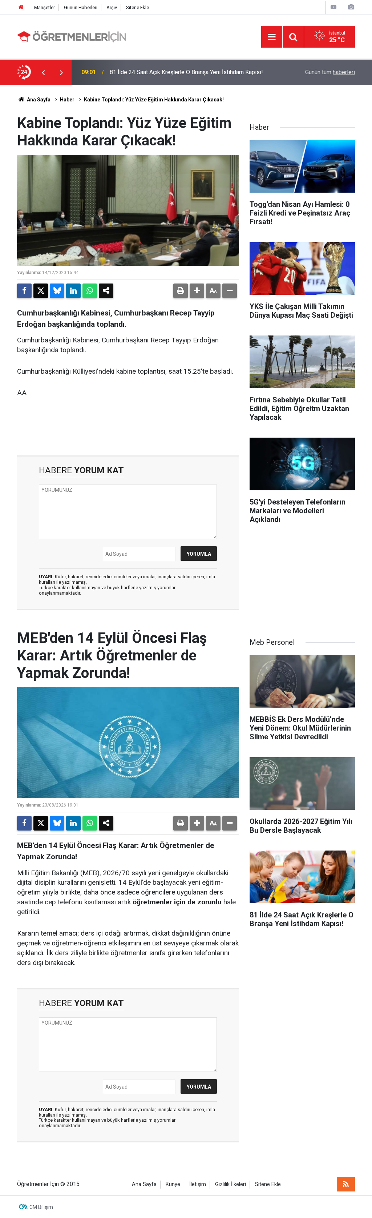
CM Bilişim (41, 1207)
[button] (197, 291)
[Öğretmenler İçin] (71, 36)
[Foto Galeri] (351, 7)
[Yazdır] (180, 291)
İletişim (197, 1184)
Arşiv (111, 7)
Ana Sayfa (38, 99)
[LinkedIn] (73, 291)
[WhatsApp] (89, 291)
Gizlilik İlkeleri (230, 1184)
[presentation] (43, 72)
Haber (67, 99)
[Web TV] (333, 7)
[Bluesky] (57, 291)
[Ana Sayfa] (21, 7)
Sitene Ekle (137, 7)
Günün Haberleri (80, 7)
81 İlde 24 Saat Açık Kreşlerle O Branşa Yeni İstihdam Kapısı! (186, 72)
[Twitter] (40, 291)
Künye (173, 1184)
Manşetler (44, 7)
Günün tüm (330, 72)
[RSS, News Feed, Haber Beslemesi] (346, 1184)
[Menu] (271, 37)
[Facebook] (24, 291)
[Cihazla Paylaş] (106, 291)
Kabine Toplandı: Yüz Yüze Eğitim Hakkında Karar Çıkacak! (154, 99)
